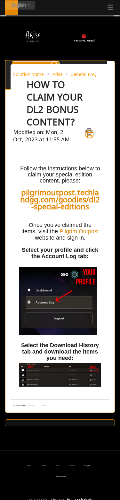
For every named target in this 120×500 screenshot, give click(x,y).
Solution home (29, 74)
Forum (58, 465)
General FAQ (83, 74)
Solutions (44, 465)
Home (29, 465)
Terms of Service (61, 476)
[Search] (54, 63)
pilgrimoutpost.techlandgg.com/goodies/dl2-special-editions (60, 199)
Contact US (72, 465)
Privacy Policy (88, 465)
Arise (57, 74)
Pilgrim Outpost (79, 231)
